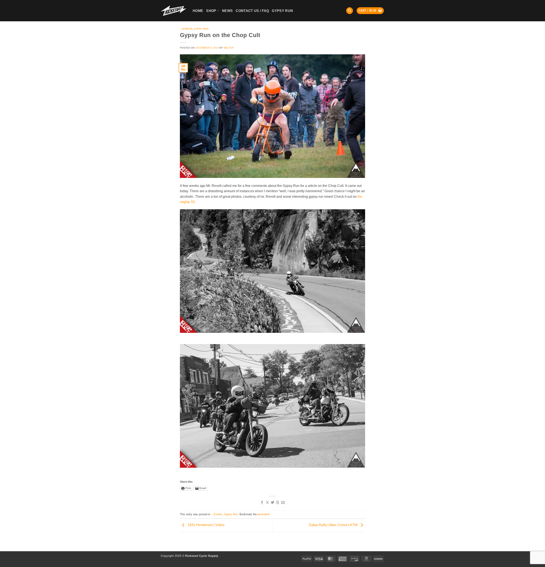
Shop (211, 11)
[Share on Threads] (277, 503)
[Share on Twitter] (272, 503)
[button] (370, 10)
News (227, 11)
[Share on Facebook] (262, 503)
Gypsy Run (201, 28)
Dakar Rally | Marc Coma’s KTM (333, 525)
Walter (229, 47)
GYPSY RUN (282, 11)
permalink (264, 514)
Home (198, 11)
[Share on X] (267, 503)
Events (187, 28)
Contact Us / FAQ (252, 11)
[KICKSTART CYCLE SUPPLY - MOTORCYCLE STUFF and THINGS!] (173, 11)
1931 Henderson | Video (205, 525)
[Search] (349, 10)
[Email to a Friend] (283, 503)
